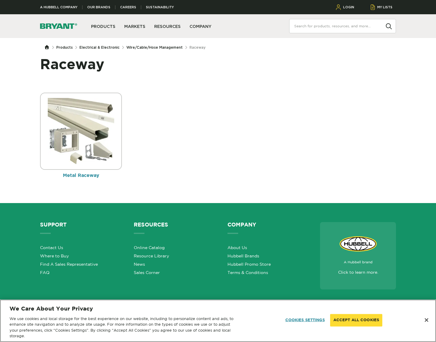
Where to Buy (54, 256)
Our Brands (98, 7)
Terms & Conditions (247, 272)
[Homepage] (48, 47)
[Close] (426, 320)
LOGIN (348, 7)
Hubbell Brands (243, 256)
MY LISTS (384, 7)
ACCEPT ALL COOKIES (356, 320)
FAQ (45, 272)
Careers (128, 7)
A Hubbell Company (58, 7)
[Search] (389, 26)
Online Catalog (149, 247)
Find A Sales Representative (69, 264)
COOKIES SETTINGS (305, 320)
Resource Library (151, 256)
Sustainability (160, 7)
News (139, 264)
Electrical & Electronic (99, 47)
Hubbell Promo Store (249, 264)
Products (64, 47)
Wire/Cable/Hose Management (154, 47)
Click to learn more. (358, 272)
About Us (237, 247)
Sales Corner (147, 272)
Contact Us (51, 247)
